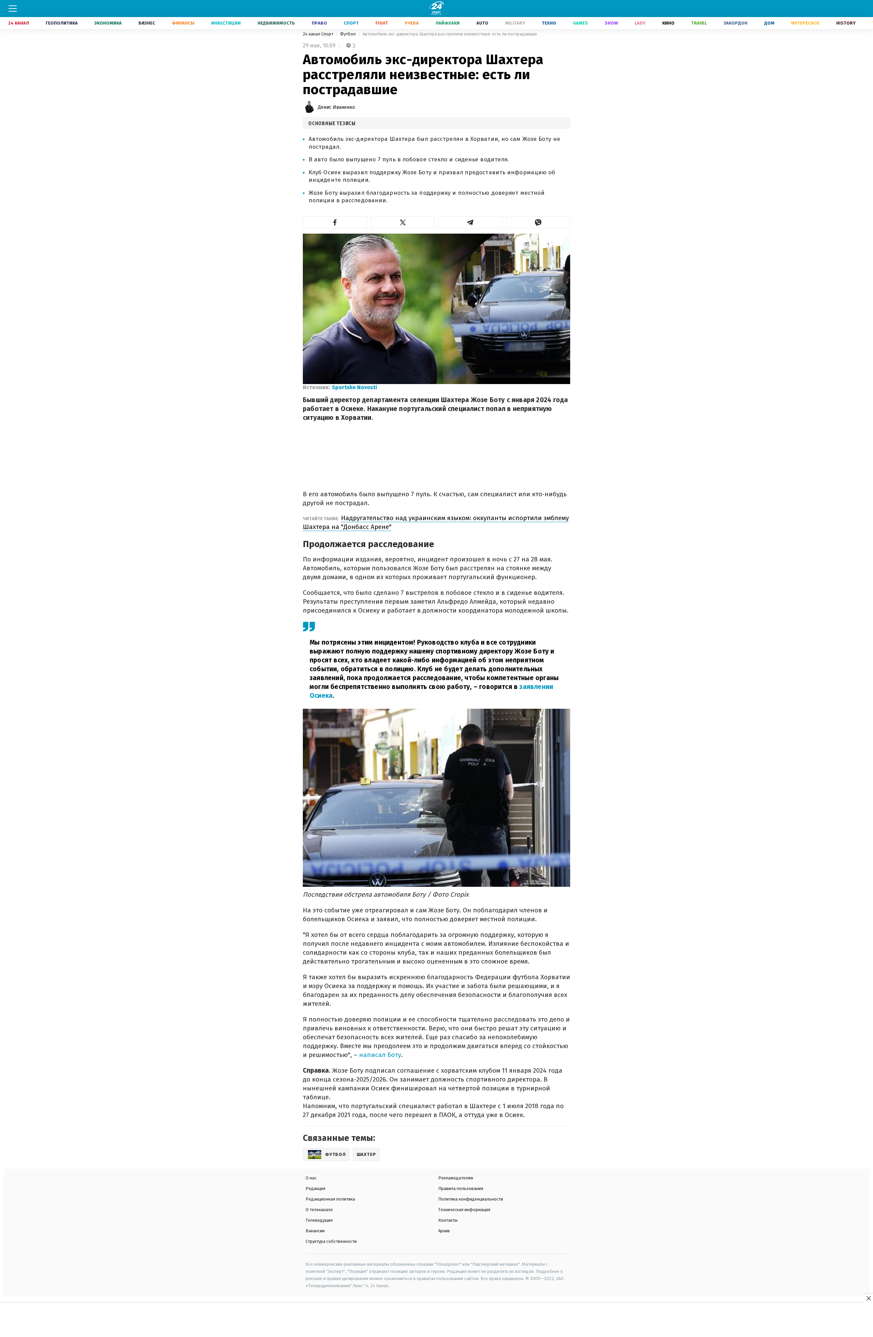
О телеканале (319, 1209)
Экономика (108, 23)
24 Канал (18, 23)
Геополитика (62, 23)
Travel (699, 23)
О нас (311, 1177)
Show (611, 23)
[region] (436, 1320)
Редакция (315, 1188)
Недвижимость (276, 23)
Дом (769, 23)
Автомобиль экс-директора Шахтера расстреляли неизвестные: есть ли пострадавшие (449, 34)
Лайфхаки (447, 23)
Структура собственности (331, 1241)
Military (515, 23)
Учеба (412, 23)
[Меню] (13, 8)
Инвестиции (226, 23)
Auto (482, 23)
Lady (640, 23)
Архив (444, 1230)
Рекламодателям (455, 1177)
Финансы (183, 23)
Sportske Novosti (354, 387)
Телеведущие (319, 1220)
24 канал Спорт (318, 34)
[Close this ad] (868, 1298)
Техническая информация (464, 1209)
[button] (335, 222)
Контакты (448, 1220)
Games (580, 23)
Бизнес (146, 23)
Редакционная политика (330, 1199)
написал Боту (380, 1055)
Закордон (736, 23)
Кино (668, 23)
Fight (381, 23)
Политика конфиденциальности (470, 1199)
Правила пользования (460, 1188)
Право (319, 23)
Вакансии (315, 1230)
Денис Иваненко (336, 107)
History (846, 23)
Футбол (348, 34)
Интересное (805, 23)
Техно (549, 23)
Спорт (351, 23)
